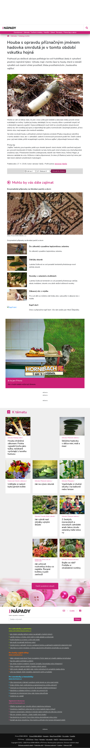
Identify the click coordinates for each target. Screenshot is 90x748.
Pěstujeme (71, 481)
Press (36, 739)
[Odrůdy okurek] (17, 263)
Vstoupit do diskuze (58, 171)
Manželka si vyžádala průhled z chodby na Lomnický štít (29, 690)
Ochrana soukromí (50, 745)
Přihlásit (77, 619)
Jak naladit (49, 739)
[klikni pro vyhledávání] (86, 28)
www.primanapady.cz (17, 703)
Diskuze (43, 171)
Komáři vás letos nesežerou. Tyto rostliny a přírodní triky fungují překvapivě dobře (37, 720)
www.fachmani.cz (15, 679)
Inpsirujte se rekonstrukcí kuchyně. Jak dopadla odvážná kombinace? (33, 688)
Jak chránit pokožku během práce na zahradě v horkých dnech (31, 634)
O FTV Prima (29, 739)
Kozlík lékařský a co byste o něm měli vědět (25, 640)
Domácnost (18, 32)
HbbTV (56, 739)
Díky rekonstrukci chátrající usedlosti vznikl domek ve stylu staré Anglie (34, 682)
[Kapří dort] (17, 307)
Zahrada (26, 32)
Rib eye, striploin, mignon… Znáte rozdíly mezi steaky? (28, 714)
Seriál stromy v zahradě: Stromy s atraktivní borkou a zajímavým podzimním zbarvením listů (41, 645)
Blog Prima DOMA (55, 736)
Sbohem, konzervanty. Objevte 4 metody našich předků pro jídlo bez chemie (36, 712)
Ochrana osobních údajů (25, 745)
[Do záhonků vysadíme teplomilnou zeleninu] (17, 248)
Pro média (65, 736)
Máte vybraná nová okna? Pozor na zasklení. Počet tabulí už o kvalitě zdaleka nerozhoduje (40, 658)
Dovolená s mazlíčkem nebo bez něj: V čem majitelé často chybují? (32, 709)
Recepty (59, 32)
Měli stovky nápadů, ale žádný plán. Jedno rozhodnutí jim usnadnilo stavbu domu (37, 669)
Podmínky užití (38, 745)
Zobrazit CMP (68, 745)
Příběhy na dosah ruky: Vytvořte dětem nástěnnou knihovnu (30, 706)
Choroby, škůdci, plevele (47, 516)
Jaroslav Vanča (61, 164)
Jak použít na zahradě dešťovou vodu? (23, 642)
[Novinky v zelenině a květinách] (17, 279)
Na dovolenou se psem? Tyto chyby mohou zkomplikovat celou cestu (33, 717)
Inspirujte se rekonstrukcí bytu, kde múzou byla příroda (29, 693)
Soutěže (72, 736)
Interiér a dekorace (20, 481)
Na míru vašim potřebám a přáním (21, 661)
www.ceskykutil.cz (15, 655)
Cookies (59, 745)
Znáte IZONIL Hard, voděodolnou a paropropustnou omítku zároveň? (33, 685)
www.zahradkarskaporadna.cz (20, 631)
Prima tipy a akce (69, 32)
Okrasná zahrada (73, 559)
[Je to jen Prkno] (45, 349)
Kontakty (46, 736)
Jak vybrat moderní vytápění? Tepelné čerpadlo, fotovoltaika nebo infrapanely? (36, 664)
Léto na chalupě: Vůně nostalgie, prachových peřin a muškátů (31, 672)
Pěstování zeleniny (73, 438)
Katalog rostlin (18, 438)
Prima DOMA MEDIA (35, 736)
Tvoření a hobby (37, 32)
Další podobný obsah (45, 586)
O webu (72, 610)
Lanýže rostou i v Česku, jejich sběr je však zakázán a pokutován (32, 637)
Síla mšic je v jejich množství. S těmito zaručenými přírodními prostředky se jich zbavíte (39, 648)
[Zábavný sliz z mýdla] (17, 294)
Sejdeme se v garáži (17, 696)
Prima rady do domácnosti (42, 560)
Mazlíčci (46, 32)
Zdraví (52, 32)
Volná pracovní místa (65, 739)
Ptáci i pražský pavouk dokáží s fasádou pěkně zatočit (28, 666)
